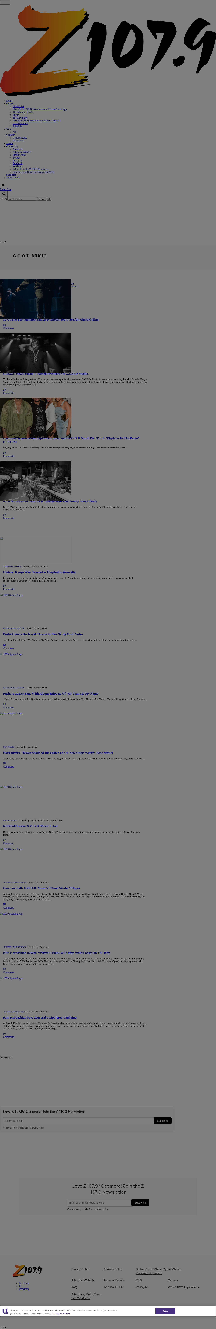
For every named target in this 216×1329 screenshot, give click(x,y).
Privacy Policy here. (61, 1313)
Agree (165, 1311)
